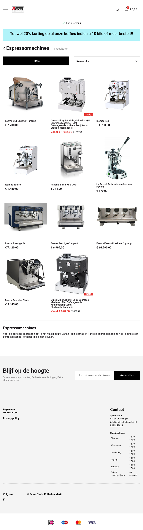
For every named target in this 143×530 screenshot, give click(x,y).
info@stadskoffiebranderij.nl (123, 422)
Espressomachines (27, 48)
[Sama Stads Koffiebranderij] (18, 9)
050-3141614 (116, 425)
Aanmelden (127, 375)
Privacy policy (11, 418)
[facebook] (4, 500)
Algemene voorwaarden (10, 411)
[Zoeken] (117, 9)
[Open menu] (5, 9)
